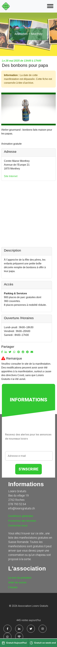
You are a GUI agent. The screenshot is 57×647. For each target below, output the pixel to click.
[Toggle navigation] (50, 6)
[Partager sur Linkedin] (6, 352)
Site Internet (10, 176)
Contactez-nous (18, 525)
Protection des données (22, 520)
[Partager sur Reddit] (23, 352)
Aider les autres (17, 582)
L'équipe (12, 587)
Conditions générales (20, 516)
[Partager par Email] (32, 352)
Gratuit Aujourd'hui (16, 642)
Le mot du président (20, 577)
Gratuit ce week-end (45, 642)
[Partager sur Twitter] (10, 352)
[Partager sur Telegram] (27, 352)
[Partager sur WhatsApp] (14, 352)
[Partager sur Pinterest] (18, 352)
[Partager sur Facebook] (2, 352)
